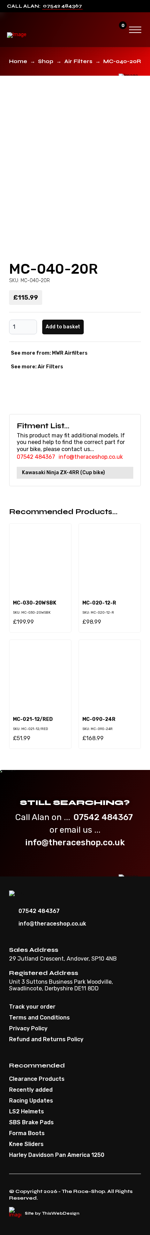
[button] (106, 29)
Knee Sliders (26, 1144)
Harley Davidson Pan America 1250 (56, 1155)
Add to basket (63, 327)
